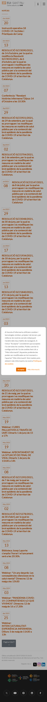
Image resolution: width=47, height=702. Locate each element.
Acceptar (21, 369)
